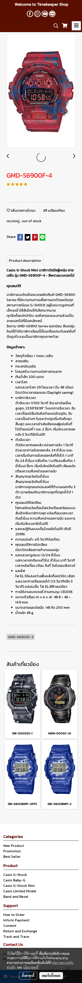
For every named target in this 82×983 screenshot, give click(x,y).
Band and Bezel (15, 896)
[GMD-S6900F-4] (41, 91)
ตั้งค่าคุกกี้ (28, 976)
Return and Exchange (20, 931)
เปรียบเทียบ (56, 210)
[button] (54, 25)
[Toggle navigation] (76, 26)
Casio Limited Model (19, 891)
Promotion (12, 851)
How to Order (14, 914)
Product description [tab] (25, 260)
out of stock (32, 221)
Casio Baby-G (14, 880)
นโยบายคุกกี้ (30, 967)
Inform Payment (16, 920)
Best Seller (12, 856)
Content (9, 925)
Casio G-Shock (15, 874)
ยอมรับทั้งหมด (51, 976)
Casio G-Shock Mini (19, 885)
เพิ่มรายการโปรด (22, 210)
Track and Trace (16, 936)
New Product (13, 845)
